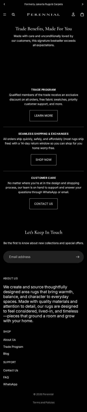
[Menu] (4, 14)
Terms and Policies (43, 402)
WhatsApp (10, 384)
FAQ (6, 377)
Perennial (48, 394)
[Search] (13, 14)
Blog (6, 353)
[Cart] (82, 14)
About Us (9, 340)
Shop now (44, 159)
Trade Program (13, 346)
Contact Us (43, 203)
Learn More (43, 115)
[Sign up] (77, 257)
